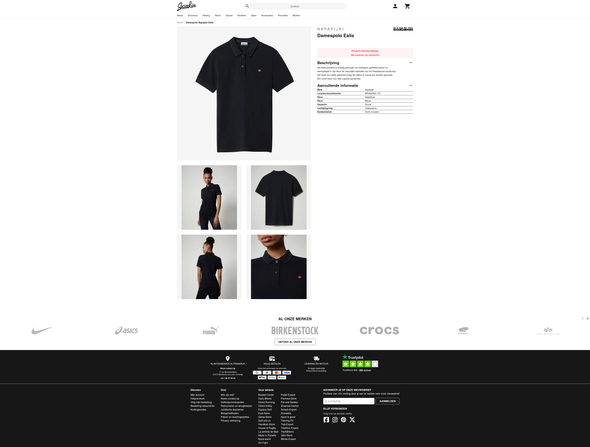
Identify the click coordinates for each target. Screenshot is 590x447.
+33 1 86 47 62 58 (227, 378)
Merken (296, 15)
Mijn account (197, 395)
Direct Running (266, 402)
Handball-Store (266, 424)
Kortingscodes (198, 409)
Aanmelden (388, 401)
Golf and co (264, 420)
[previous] (582, 319)
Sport (253, 15)
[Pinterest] (343, 420)
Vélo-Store (286, 435)
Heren (218, 15)
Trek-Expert (287, 424)
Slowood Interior (290, 406)
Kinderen (242, 15)
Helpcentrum (198, 398)
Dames (229, 15)
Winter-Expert (288, 439)
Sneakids (286, 413)
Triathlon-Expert (289, 428)
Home (180, 22)
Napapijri (330, 28)
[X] (352, 420)
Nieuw (180, 15)
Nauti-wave (264, 439)
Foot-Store (264, 413)
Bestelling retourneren (203, 406)
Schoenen (193, 15)
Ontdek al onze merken (295, 342)
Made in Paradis (267, 435)
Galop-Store (264, 417)
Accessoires (267, 15)
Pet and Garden (289, 402)
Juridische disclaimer (232, 409)
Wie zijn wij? (227, 395)
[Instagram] (335, 420)
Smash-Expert (288, 409)
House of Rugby (267, 428)
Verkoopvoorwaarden (232, 402)
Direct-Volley (265, 406)
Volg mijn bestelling (201, 402)
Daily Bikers (264, 398)
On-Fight (263, 442)
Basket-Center (266, 395)
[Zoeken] (247, 6)
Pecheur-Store (289, 398)
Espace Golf (265, 409)
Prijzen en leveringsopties (235, 417)
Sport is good (288, 417)
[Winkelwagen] (407, 6)
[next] (588, 319)
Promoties (283, 15)
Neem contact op (227, 368)
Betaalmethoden (230, 413)
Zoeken (295, 6)
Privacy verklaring (230, 420)
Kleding (206, 15)
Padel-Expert (288, 395)
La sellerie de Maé (268, 431)
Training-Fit (287, 420)
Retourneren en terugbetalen (236, 406)
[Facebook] (326, 420)
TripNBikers (287, 431)
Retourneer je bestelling (316, 370)
